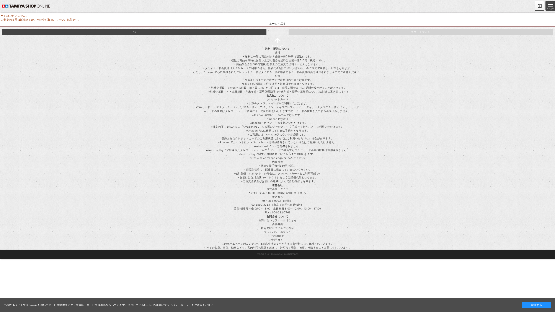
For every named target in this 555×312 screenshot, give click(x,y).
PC (134, 32)
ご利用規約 (277, 236)
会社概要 (277, 224)
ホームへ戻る (277, 23)
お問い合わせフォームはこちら (277, 220)
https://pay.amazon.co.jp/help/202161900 (277, 158)
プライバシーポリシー (277, 232)
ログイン (539, 5)
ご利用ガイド (277, 240)
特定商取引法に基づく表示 (277, 228)
